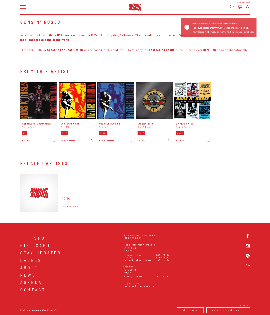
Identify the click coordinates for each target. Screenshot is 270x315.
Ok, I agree (190, 310)
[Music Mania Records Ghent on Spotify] (248, 256)
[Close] (252, 22)
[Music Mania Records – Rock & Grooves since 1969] (135, 7)
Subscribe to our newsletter (139, 286)
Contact (33, 289)
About (29, 267)
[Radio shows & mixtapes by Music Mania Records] (248, 265)
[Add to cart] (54, 140)
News (28, 274)
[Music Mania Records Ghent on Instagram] (248, 246)
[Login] (247, 7)
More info (52, 310)
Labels (31, 260)
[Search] (232, 7)
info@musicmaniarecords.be (139, 235)
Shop (41, 237)
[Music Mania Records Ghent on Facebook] (248, 236)
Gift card (35, 245)
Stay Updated (40, 252)
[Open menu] (23, 7)
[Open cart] (240, 7)
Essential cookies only (228, 310)
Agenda (31, 282)
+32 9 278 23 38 (132, 238)
